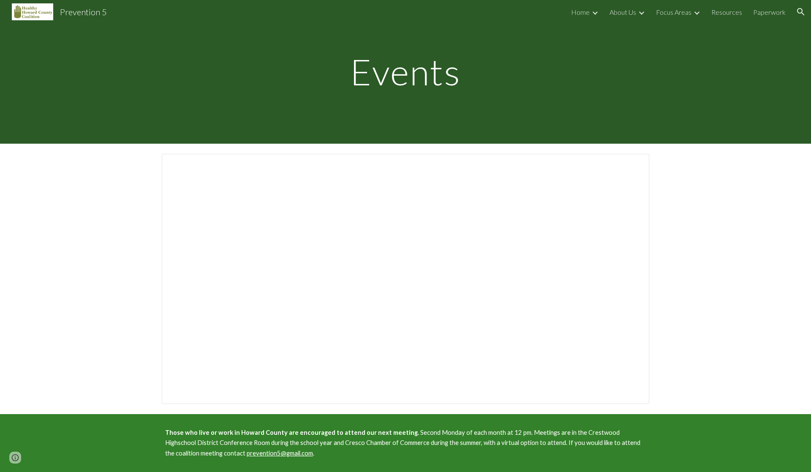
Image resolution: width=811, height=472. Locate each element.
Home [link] (580, 12)
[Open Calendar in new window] (633, 165)
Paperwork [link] (769, 12)
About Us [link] (623, 12)
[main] (405, 71)
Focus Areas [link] (673, 12)
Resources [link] (726, 12)
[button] (801, 12)
